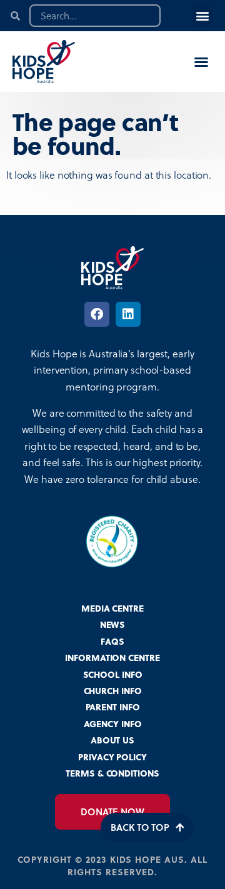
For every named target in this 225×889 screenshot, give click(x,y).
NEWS (113, 624)
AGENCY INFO (113, 723)
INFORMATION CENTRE (112, 657)
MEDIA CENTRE (112, 608)
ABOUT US (112, 740)
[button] (202, 16)
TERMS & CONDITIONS (112, 773)
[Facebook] (96, 314)
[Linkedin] (128, 314)
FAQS (112, 641)
